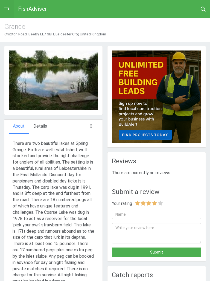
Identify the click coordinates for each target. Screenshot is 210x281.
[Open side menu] (7, 9)
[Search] (203, 9)
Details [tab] (40, 126)
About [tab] (19, 126)
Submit (156, 252)
